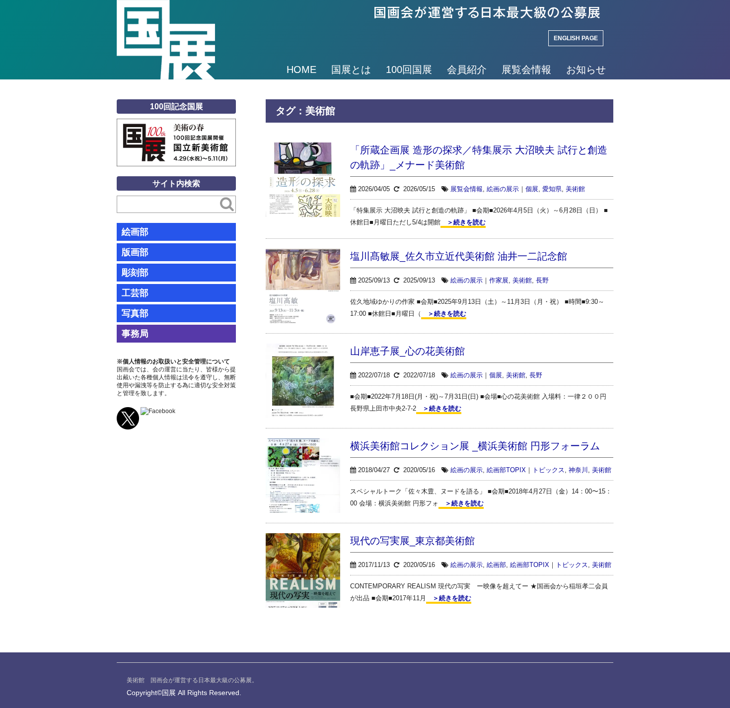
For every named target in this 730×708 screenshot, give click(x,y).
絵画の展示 (503, 189)
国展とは (351, 69)
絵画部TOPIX (506, 470)
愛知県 (552, 189)
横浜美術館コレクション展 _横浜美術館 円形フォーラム (475, 445)
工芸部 (135, 293)
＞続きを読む (463, 222)
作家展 (499, 280)
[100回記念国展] (176, 126)
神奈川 (578, 470)
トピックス (548, 470)
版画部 (135, 252)
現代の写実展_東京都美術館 (412, 540)
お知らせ (586, 69)
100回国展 (409, 69)
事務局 (135, 334)
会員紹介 (467, 69)
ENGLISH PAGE (576, 38)
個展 (531, 189)
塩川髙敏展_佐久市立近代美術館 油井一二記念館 (458, 256)
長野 (542, 280)
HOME (301, 69)
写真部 (135, 313)
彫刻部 (135, 273)
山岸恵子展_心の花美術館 (407, 351)
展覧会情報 (526, 69)
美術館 (575, 189)
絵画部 (496, 564)
